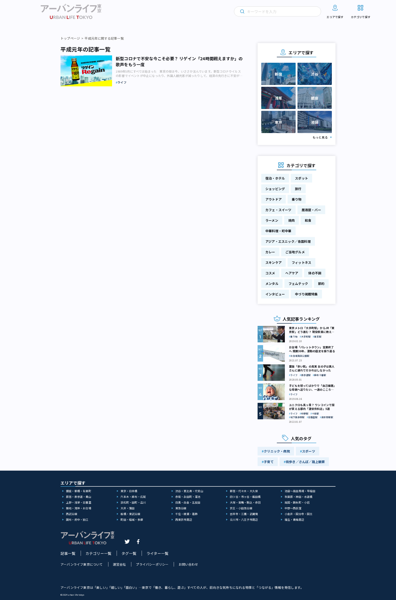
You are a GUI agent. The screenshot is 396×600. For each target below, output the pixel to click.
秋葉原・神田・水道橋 (299, 497)
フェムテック (298, 283)
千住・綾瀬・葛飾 (186, 514)
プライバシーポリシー (152, 564)
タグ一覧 (128, 553)
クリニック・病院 (277, 451)
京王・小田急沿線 (241, 508)
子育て (269, 461)
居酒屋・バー (311, 209)
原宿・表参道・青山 (78, 497)
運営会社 (119, 564)
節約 (321, 283)
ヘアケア (291, 273)
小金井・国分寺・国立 (299, 514)
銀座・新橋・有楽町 (78, 491)
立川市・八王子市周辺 (244, 519)
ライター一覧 (157, 553)
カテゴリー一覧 (98, 553)
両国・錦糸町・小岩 (297, 502)
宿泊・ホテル (275, 178)
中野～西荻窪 (293, 508)
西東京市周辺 (183, 519)
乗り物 (297, 199)
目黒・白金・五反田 (188, 502)
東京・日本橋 (129, 491)
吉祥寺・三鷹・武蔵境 (244, 514)
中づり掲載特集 (306, 294)
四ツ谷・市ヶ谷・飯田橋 (245, 497)
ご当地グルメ (295, 252)
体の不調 (314, 273)
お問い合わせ (188, 564)
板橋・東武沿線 (130, 514)
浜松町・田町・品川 (133, 502)
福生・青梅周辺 (294, 519)
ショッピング (275, 188)
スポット (301, 178)
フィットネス (301, 262)
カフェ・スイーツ (278, 209)
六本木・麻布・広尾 (133, 497)
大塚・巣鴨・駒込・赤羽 (245, 502)
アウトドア (273, 199)
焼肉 (291, 220)
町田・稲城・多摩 (132, 519)
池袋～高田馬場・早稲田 (300, 491)
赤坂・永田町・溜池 (188, 497)
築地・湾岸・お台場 (78, 508)
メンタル (271, 283)
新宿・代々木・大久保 (244, 491)
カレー (270, 252)
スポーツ (308, 451)
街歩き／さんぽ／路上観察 (305, 461)
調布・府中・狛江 (77, 519)
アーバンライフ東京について (81, 564)
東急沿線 (181, 508)
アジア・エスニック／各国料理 (288, 241)
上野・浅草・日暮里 (78, 502)
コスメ (270, 273)
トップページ (70, 38)
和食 (308, 220)
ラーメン (271, 220)
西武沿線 (71, 514)
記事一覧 (67, 553)
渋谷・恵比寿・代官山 (189, 491)
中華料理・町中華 (278, 231)
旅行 (298, 188)
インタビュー (275, 294)
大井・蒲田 (128, 508)
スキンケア (273, 262)
